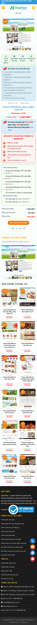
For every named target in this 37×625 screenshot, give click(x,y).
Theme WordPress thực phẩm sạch (27, 310)
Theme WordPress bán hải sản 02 (9, 477)
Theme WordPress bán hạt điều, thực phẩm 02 (9, 311)
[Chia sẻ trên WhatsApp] (13, 228)
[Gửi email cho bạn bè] (24, 228)
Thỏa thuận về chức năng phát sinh (12, 523)
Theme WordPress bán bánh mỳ (27, 411)
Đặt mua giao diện (18, 223)
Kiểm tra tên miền (7, 571)
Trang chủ (13, 103)
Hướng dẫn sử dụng (7, 567)
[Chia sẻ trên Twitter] (20, 228)
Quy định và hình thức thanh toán (12, 547)
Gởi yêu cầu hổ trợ (7, 578)
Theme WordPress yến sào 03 (27, 477)
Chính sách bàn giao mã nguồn (11, 539)
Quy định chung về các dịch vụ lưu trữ (13, 551)
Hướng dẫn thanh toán (8, 563)
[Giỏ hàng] (33, 7)
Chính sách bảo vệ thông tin (10, 527)
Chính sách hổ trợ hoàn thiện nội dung (13, 543)
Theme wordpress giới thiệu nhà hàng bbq (27, 444)
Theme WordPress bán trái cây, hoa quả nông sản (9, 345)
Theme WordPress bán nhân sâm (9, 378)
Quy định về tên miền (8, 555)
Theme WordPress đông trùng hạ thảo (9, 443)
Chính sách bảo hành (8, 535)
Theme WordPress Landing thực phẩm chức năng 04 (27, 379)
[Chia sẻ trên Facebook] (16, 228)
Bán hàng (24, 103)
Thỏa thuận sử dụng (7, 519)
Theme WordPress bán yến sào (27, 344)
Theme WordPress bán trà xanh (9, 411)
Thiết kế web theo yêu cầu (9, 575)
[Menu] (3, 7)
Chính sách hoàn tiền (8, 531)
